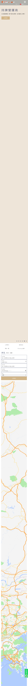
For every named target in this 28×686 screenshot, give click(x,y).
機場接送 (21, 345)
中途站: (3, 360)
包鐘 (11, 353)
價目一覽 (7, 348)
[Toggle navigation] (25, 2)
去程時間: (3, 369)
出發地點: (3, 356)
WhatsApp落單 (21, 348)
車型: (2, 373)
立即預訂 (6, 18)
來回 (7, 353)
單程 (3, 352)
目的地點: (3, 364)
